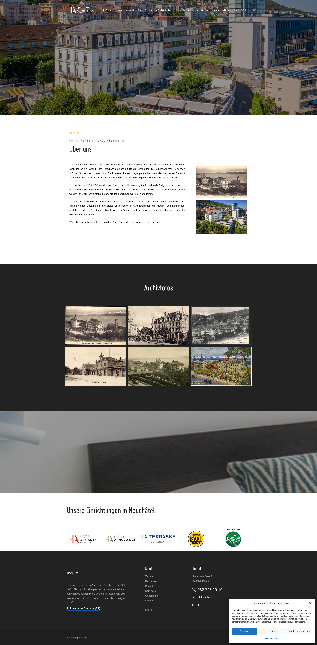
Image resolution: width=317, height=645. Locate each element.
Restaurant (126, 10)
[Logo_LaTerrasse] (158, 539)
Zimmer (108, 10)
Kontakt (240, 10)
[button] (310, 603)
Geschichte (220, 10)
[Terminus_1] (221, 182)
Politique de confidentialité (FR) (83, 608)
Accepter (244, 631)
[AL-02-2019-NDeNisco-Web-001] (221, 217)
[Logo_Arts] (83, 539)
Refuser (272, 631)
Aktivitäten (183, 10)
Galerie (203, 10)
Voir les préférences (299, 631)
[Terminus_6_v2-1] (221, 325)
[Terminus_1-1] (95, 325)
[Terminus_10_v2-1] (221, 366)
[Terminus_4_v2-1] (158, 325)
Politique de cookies (272, 639)
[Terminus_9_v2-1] (158, 366)
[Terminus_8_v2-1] (95, 366)
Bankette (163, 10)
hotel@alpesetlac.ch (203, 597)
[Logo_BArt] (196, 539)
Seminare (145, 10)
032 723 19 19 (209, 589)
